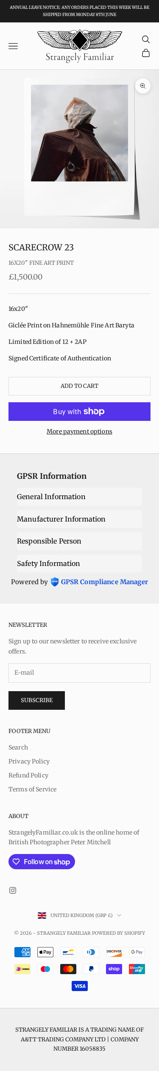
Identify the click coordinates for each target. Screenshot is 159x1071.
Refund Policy (28, 775)
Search (18, 747)
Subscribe (37, 700)
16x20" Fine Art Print (41, 262)
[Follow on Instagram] (12, 890)
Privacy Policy (29, 761)
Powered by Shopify (118, 933)
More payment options (79, 431)
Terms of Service (32, 789)
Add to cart (79, 386)
